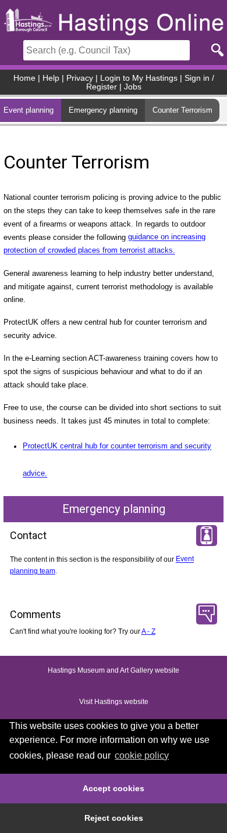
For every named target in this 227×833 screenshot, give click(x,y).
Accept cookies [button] (113, 788)
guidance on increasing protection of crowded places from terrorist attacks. (104, 244)
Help (50, 78)
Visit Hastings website (113, 702)
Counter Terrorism (182, 110)
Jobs (132, 86)
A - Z (148, 631)
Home (24, 78)
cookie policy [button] (142, 755)
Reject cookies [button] (113, 818)
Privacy (79, 78)
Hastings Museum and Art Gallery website (113, 670)
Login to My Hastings (139, 78)
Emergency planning (103, 110)
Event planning (28, 110)
